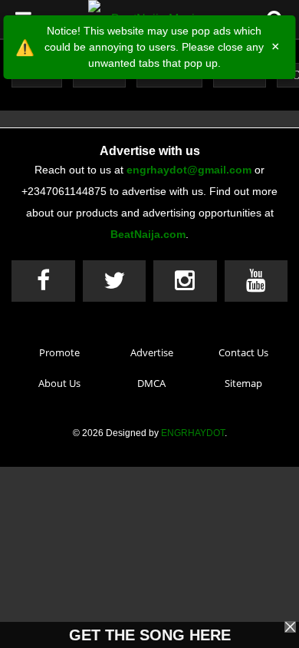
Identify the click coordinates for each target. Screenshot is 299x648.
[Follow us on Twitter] (114, 281)
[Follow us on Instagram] (185, 281)
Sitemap (243, 383)
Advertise (151, 352)
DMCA (151, 383)
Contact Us (243, 352)
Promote (59, 352)
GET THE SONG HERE (150, 635)
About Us (59, 383)
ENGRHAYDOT (193, 433)
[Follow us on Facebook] (43, 281)
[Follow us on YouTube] (256, 281)
